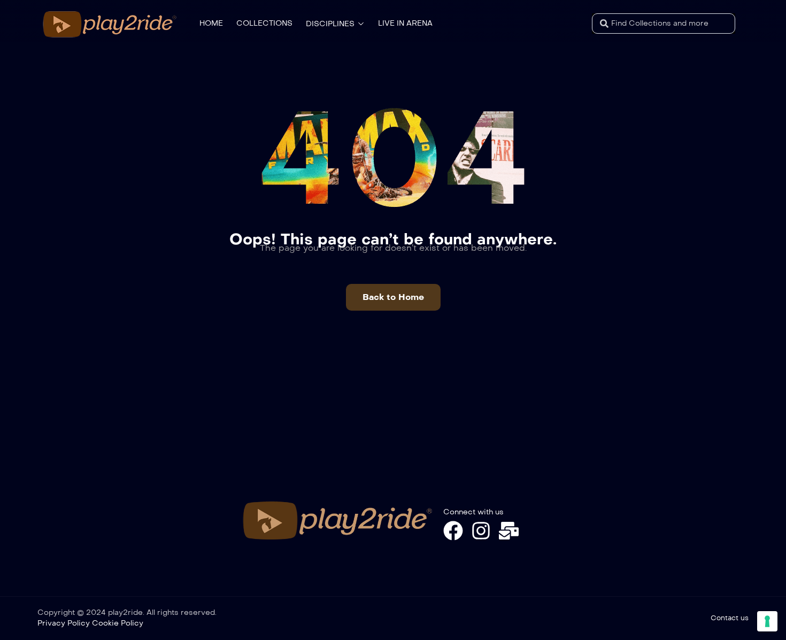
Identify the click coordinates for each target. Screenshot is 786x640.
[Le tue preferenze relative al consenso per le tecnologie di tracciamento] (767, 621)
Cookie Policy (117, 623)
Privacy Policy (63, 623)
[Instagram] (481, 531)
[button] (393, 297)
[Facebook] (453, 531)
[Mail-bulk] (509, 531)
